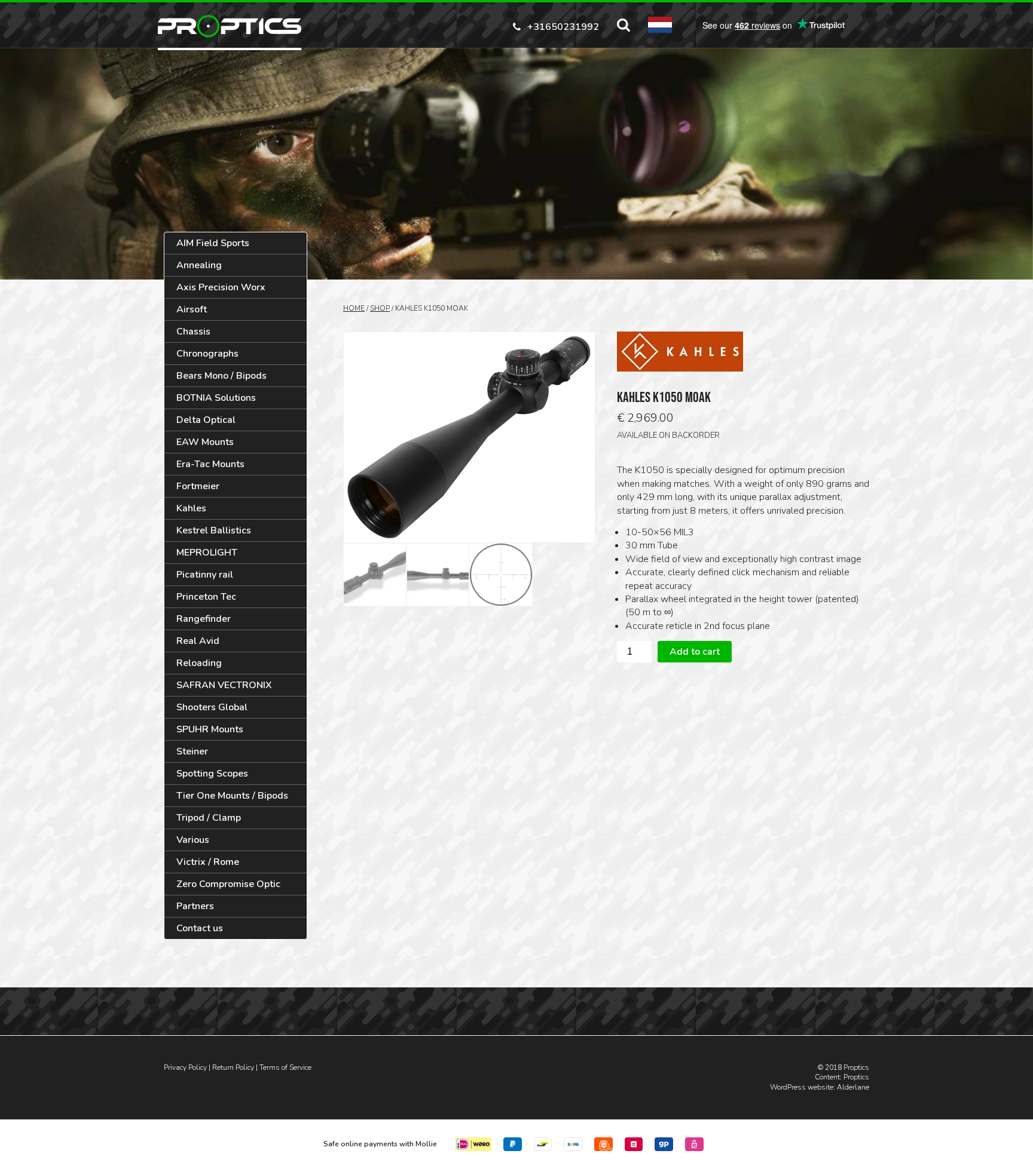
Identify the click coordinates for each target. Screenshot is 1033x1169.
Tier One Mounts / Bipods (232, 795)
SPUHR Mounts (209, 729)
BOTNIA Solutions (216, 397)
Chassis (193, 331)
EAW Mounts (205, 442)
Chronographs (207, 353)
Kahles (191, 508)
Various (192, 839)
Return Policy (233, 1067)
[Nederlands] (660, 25)
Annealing (199, 265)
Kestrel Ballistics (213, 530)
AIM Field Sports (212, 243)
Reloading (199, 663)
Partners (195, 906)
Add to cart (695, 651)
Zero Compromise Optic (228, 884)
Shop (380, 308)
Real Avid (197, 641)
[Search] (623, 25)
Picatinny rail (204, 574)
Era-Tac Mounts (210, 464)
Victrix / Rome (207, 862)
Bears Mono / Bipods (221, 375)
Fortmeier (197, 486)
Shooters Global (211, 707)
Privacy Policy (185, 1067)
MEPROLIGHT (206, 552)
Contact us (199, 928)
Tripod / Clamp (208, 817)
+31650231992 (563, 26)
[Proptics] (229, 26)
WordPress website (801, 1087)
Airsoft (191, 309)
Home (354, 308)
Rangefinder (203, 618)
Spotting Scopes (212, 773)
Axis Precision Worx (220, 287)
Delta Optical (206, 420)
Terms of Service (285, 1067)
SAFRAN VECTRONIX (224, 685)
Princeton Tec (206, 596)
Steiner (192, 751)
